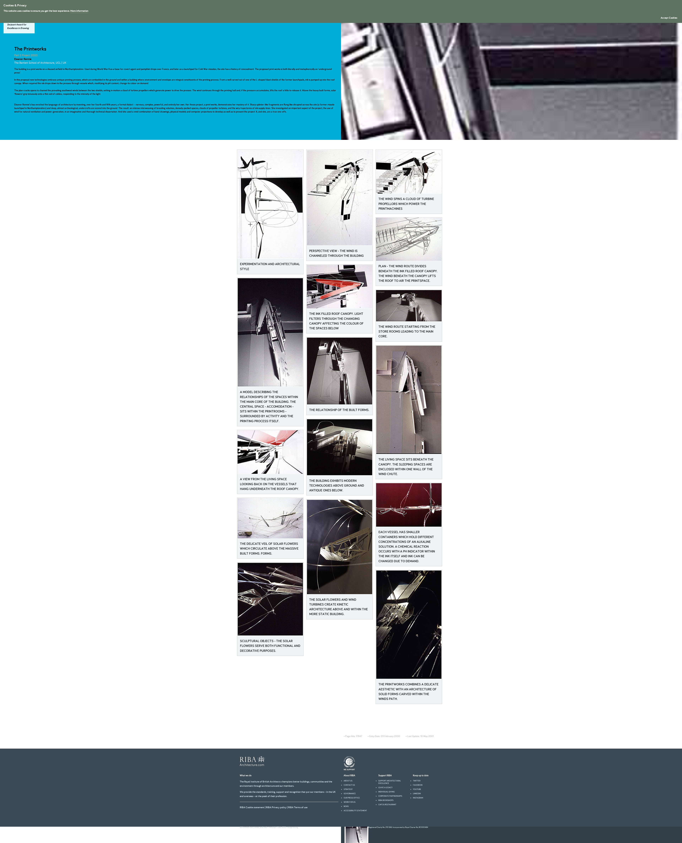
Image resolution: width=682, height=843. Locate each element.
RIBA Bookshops (385, 800)
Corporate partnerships (390, 796)
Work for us (349, 802)
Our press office (352, 798)
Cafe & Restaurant (387, 804)
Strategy (348, 789)
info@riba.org (293, 827)
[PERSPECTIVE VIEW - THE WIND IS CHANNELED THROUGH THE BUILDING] (340, 198)
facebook (418, 785)
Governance (350, 793)
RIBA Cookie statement (252, 807)
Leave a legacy (385, 787)
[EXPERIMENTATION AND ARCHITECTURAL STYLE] (270, 204)
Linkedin (417, 793)
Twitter (416, 780)
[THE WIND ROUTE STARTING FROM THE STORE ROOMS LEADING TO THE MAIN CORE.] (409, 306)
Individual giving (386, 791)
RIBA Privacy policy (276, 807)
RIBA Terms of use (297, 807)
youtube (417, 789)
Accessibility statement (355, 810)
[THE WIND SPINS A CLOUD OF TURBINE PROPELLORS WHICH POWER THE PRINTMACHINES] (409, 172)
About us (348, 780)
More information (79, 10)
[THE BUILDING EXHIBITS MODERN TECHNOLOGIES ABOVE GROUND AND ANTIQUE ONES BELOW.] (340, 447)
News (346, 806)
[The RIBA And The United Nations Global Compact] (349, 769)
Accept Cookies (669, 17)
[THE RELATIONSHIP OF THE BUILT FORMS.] (340, 371)
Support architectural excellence (389, 781)
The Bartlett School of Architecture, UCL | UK (40, 63)
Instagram (418, 798)
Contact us (349, 785)
